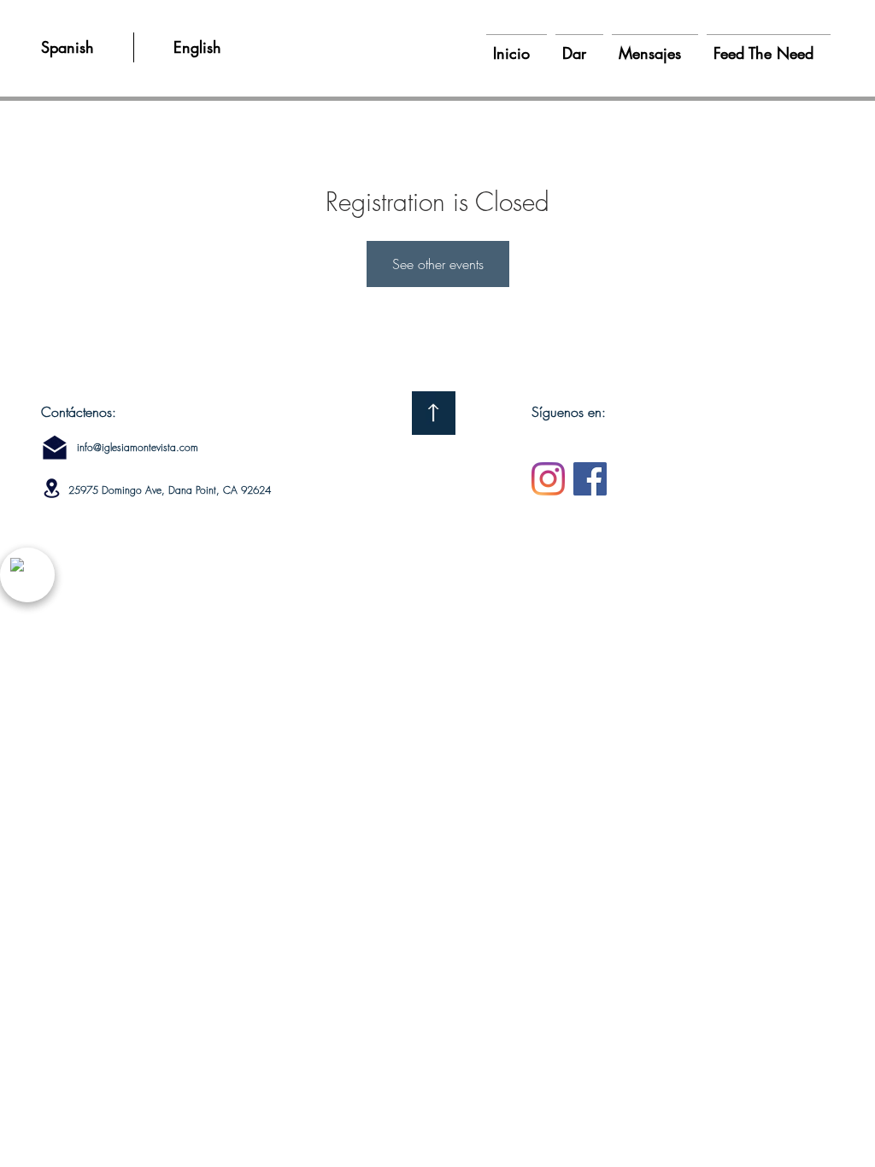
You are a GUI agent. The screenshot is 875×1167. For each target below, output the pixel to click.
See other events (438, 264)
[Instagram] (548, 479)
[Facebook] (590, 479)
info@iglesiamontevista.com (137, 447)
